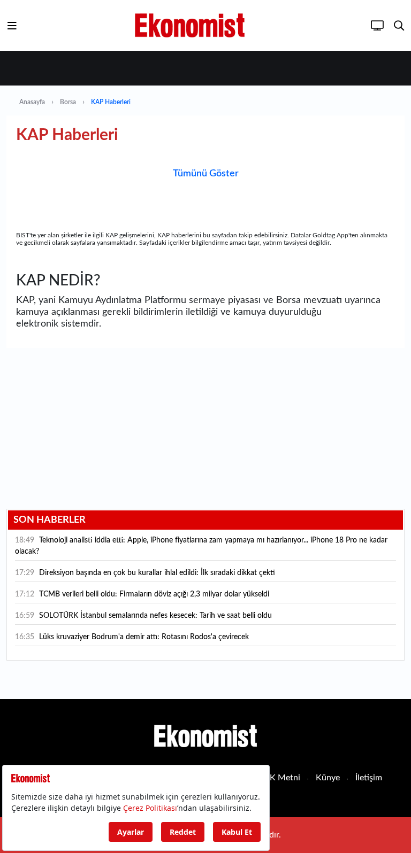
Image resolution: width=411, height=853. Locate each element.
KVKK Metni (276, 777)
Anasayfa (32, 102)
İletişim (368, 777)
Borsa (68, 102)
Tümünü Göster (206, 174)
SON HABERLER (49, 520)
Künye (328, 777)
